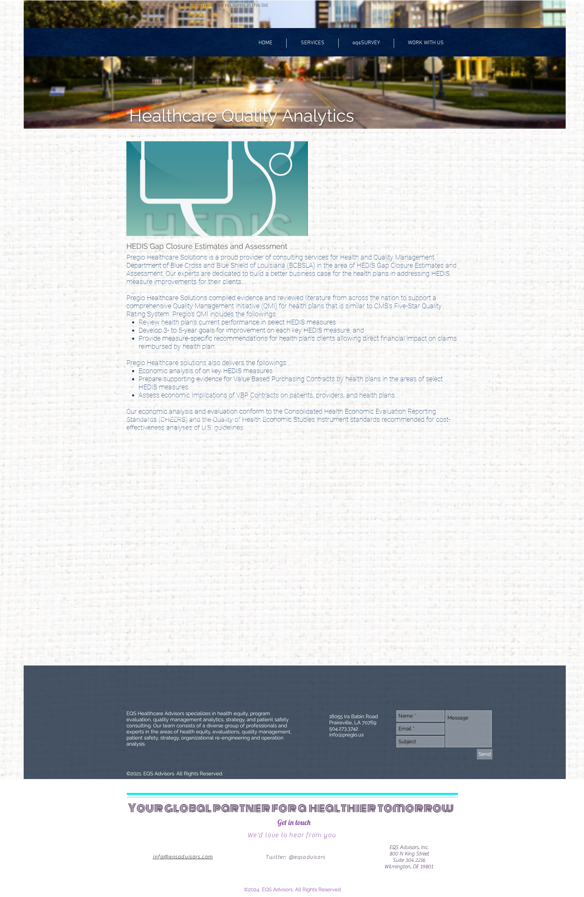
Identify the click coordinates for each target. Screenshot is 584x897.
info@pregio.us (346, 735)
